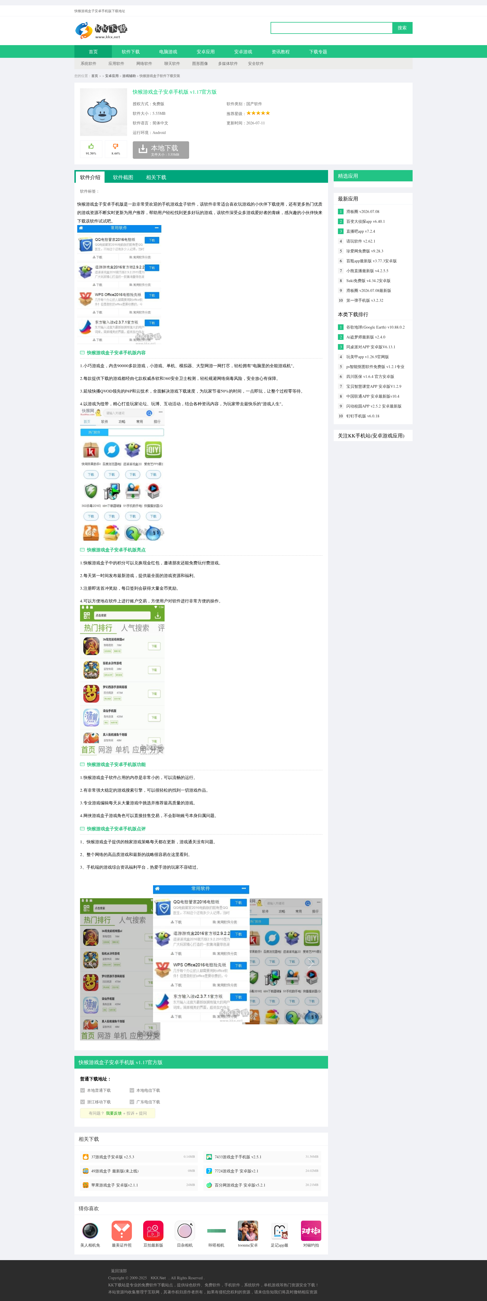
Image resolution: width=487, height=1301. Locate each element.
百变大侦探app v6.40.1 (365, 221)
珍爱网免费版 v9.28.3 (364, 251)
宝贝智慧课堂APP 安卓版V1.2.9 (373, 386)
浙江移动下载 (99, 1101)
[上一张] (140, 962)
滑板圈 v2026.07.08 (362, 211)
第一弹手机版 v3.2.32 (364, 300)
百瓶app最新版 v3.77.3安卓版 (371, 260)
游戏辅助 (129, 75)
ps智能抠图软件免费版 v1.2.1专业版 (375, 366)
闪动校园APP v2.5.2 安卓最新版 (374, 406)
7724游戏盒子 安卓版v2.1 (236, 1171)
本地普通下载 (99, 1090)
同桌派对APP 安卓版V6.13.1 (370, 346)
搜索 (402, 27)
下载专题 (318, 51)
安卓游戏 (243, 51)
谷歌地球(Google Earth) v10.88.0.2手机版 (375, 327)
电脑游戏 (168, 51)
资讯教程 (281, 51)
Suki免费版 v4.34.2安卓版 (368, 280)
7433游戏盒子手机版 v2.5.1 (238, 1156)
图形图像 (200, 63)
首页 (93, 51)
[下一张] (261, 962)
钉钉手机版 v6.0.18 (362, 416)
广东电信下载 (148, 1101)
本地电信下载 (148, 1090)
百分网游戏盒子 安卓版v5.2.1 (240, 1185)
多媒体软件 (228, 63)
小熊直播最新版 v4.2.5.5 (367, 270)
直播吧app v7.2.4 (360, 231)
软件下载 (131, 51)
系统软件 (88, 63)
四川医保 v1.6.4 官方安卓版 (370, 376)
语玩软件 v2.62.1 (360, 241)
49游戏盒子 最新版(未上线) (115, 1171)
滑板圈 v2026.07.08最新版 (368, 290)
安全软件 (256, 63)
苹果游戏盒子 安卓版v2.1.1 (114, 1185)
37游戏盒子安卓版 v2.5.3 (112, 1156)
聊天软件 (172, 63)
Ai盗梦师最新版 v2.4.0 (365, 337)
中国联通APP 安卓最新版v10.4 (372, 396)
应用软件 (116, 63)
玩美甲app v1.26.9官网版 (367, 356)
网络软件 (144, 63)
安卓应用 (206, 51)
